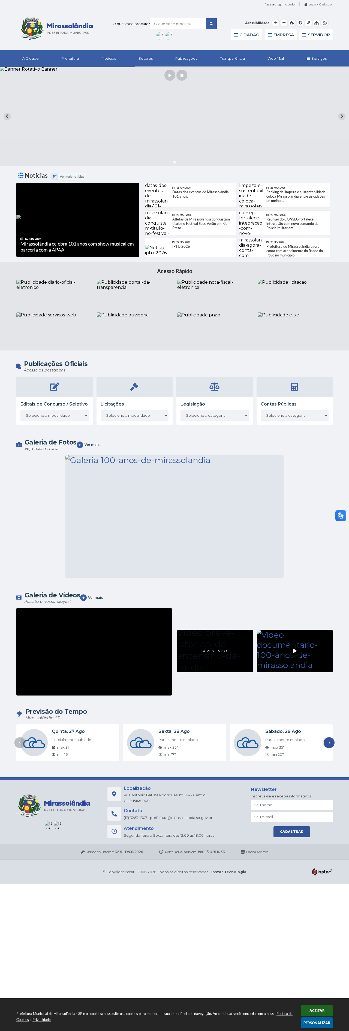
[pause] (181, 75)
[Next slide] (341, 116)
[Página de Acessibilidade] (324, 22)
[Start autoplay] (169, 75)
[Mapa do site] (316, 22)
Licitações (112, 404)
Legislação (192, 404)
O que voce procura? (131, 24)
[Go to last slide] (7, 116)
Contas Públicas (279, 404)
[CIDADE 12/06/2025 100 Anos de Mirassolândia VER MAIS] (174, 516)
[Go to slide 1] (174, 162)
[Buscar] (211, 23)
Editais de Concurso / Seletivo (54, 404)
